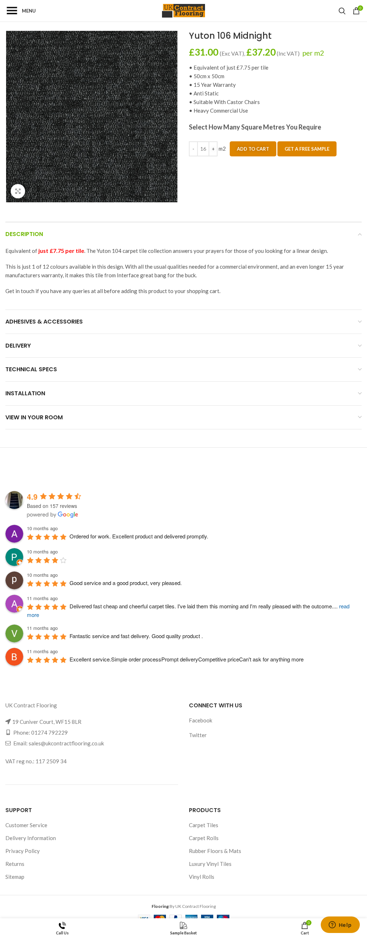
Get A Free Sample (307, 149)
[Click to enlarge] (18, 191)
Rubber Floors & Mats (215, 851)
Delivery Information (30, 838)
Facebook (200, 720)
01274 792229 (49, 732)
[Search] (342, 11)
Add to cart (253, 149)
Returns (14, 864)
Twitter (198, 735)
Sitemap (14, 876)
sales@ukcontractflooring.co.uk (66, 743)
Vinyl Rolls (201, 876)
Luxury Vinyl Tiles (210, 864)
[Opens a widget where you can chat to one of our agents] (340, 925)
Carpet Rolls (204, 838)
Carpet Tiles (203, 825)
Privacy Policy (22, 851)
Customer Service (26, 825)
